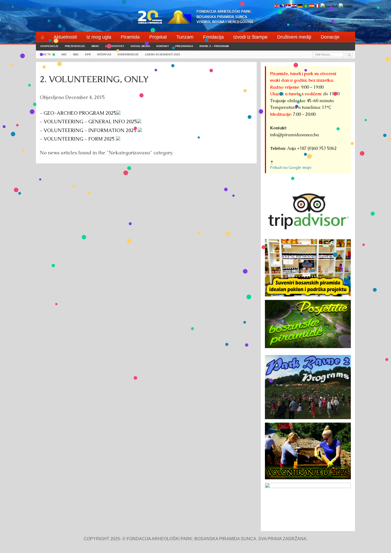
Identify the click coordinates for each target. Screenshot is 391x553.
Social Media (140, 46)
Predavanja (184, 46)
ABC (64, 54)
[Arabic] (305, 6)
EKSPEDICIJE (49, 46)
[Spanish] (311, 6)
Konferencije (128, 54)
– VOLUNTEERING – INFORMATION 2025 (89, 130)
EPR (88, 54)
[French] (317, 6)
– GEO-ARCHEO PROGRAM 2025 (78, 113)
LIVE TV (45, 54)
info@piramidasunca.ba (294, 135)
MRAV (95, 46)
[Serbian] (288, 6)
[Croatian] (294, 6)
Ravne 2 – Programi (214, 46)
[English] (276, 6)
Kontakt (162, 46)
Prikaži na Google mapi (290, 167)
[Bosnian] (282, 6)
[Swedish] (329, 6)
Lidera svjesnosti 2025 (162, 54)
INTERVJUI (104, 54)
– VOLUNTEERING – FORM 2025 (78, 139)
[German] (300, 6)
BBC (76, 54)
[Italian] (345, 6)
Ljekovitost (114, 46)
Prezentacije (75, 46)
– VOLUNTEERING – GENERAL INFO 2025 (88, 121)
